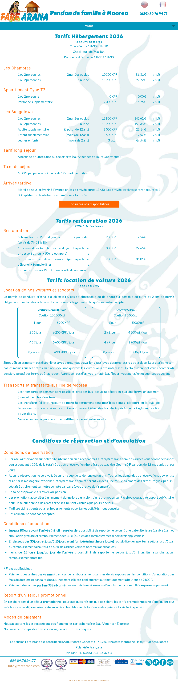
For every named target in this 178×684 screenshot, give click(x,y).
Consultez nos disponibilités (88, 204)
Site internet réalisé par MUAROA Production (89, 680)
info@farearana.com (24, 666)
